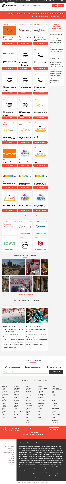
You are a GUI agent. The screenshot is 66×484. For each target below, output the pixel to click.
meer (14, 347)
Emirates (16, 402)
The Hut (53, 394)
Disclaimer (11, 456)
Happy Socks (5, 399)
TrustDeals (11, 464)
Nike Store (28, 403)
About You (4, 386)
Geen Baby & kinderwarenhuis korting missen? (56, 26)
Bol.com (39, 409)
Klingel (27, 420)
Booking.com (17, 400)
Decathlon (28, 400)
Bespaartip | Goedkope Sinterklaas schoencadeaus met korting (36, 329)
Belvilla (15, 399)
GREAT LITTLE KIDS (21, 49)
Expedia (16, 403)
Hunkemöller (5, 402)
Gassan (27, 419)
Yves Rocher (55, 422)
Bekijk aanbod (9, 43)
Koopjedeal (36, 221)
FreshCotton (28, 416)
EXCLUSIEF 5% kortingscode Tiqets (32, 0)
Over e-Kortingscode (9, 446)
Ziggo (3, 417)
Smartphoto (54, 403)
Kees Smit (16, 419)
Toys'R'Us (4, 414)
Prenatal (4, 405)
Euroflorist (4, 391)
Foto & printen (55, 399)
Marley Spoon (17, 394)
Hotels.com (16, 405)
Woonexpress (29, 392)
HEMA (39, 417)
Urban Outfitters (41, 396)
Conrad (3, 389)
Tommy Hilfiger (41, 394)
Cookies (12, 458)
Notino (53, 417)
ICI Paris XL (54, 416)
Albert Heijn (16, 386)
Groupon (4, 397)
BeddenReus (17, 412)
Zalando (39, 399)
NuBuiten (28, 389)
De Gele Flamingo (36, 98)
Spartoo (39, 389)
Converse (28, 411)
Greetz (3, 396)
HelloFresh (16, 391)
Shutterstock (55, 402)
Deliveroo (16, 389)
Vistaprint (54, 405)
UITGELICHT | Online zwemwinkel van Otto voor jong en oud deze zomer (13, 329)
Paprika (20, 221)
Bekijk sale (9, 68)
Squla (3, 409)
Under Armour (29, 405)
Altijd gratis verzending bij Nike (19, 0)
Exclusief (18, 9)
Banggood (40, 408)
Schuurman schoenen (42, 388)
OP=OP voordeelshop (57, 389)
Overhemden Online (42, 385)
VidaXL (53, 396)
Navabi (27, 422)
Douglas (54, 411)
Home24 (4, 400)
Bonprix (35, 237)
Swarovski (4, 412)
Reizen (15, 397)
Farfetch (28, 412)
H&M (39, 416)
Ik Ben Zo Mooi (37, 122)
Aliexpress (40, 405)
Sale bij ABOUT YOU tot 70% (46, 0)
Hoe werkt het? (10, 448)
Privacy (12, 454)
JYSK (15, 417)
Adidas (27, 397)
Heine (39, 414)
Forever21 (28, 414)
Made (27, 386)
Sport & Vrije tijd (30, 396)
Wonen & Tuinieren (18, 411)
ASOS (3, 388)
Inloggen (55, 5)
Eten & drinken (17, 385)
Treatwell (54, 419)
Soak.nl (3, 408)
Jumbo (15, 392)
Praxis (3, 403)
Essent (15, 416)
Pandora (40, 386)
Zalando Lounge (41, 400)
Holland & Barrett (56, 414)
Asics (27, 399)
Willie (3, 416)
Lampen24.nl (29, 385)
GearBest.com (41, 412)
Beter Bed (16, 414)
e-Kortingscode (28, 482)
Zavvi (4, 237)
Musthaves (28, 388)
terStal (39, 392)
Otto (53, 391)
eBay (39, 411)
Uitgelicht (4, 385)
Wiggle (15, 408)
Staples (4, 411)
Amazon (40, 406)
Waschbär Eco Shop (21, 238)
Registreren (60, 5)
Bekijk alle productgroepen (25, 294)
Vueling (15, 406)
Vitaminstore (55, 420)
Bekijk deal (25, 43)
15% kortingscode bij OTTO (11, 2)
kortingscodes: (9, 0)
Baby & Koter (21, 24)
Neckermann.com (56, 388)
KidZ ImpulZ (5, 24)
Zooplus (4, 419)
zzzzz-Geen (5, 221)
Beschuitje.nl (17, 388)
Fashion (28, 408)
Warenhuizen (41, 403)
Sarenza (4, 406)
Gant (27, 417)
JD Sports (28, 402)
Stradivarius (40, 391)
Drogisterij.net (55, 412)
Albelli (53, 400)
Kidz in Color (21, 147)
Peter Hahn (54, 392)
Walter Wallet (41, 397)
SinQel (4, 169)
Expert (3, 392)
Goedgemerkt (5, 394)
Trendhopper (29, 391)
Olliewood (5, 147)
